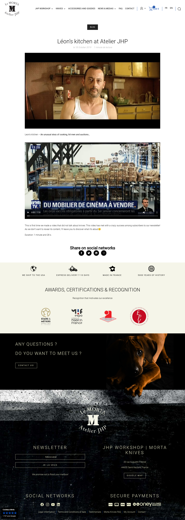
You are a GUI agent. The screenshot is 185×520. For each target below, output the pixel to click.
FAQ (120, 8)
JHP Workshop (42, 8)
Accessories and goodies (81, 8)
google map (135, 475)
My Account (129, 512)
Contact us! (26, 365)
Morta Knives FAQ (112, 512)
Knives (59, 8)
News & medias (105, 8)
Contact (129, 8)
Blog (92, 27)
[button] (9, 513)
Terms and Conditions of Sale (72, 512)
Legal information (46, 512)
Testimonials (95, 512)
